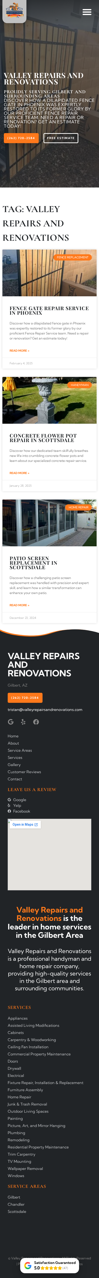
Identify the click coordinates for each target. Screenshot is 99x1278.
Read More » (19, 350)
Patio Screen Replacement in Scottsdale (33, 562)
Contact (15, 779)
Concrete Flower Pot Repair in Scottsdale (43, 437)
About (13, 743)
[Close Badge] (77, 1259)
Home (13, 736)
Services (15, 757)
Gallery (14, 764)
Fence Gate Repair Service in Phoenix (49, 310)
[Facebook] (36, 722)
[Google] (10, 722)
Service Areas (20, 750)
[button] (87, 12)
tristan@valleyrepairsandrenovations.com (45, 709)
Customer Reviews (24, 771)
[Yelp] (23, 722)
